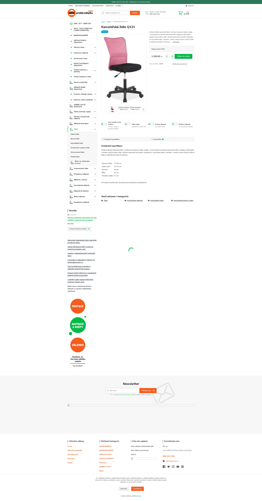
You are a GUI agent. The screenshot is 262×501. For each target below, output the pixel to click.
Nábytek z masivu (80, 180)
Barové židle (75, 139)
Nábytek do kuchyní (81, 124)
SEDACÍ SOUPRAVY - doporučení (81, 64)
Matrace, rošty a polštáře (83, 100)
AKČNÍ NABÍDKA (105, 446)
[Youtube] (179, 467)
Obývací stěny (79, 47)
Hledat (135, 13)
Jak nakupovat (73, 455)
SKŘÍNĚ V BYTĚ (105, 467)
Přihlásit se (146, 391)
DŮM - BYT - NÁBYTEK (82, 24)
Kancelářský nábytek (81, 185)
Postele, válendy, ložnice (83, 94)
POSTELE (102, 463)
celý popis (176, 42)
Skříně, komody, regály (82, 112)
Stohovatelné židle (77, 152)
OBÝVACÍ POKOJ (105, 455)
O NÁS (70, 6)
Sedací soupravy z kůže (82, 77)
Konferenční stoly (80, 59)
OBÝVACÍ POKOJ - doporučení (80, 41)
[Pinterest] (182, 467)
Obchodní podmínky (75, 450)
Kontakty (71, 459)
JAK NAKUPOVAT (98, 6)
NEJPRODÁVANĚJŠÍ (81, 35)
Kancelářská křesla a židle (183, 201)
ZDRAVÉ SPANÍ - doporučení (80, 88)
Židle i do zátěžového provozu (82, 162)
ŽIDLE (101, 471)
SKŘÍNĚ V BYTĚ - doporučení (80, 106)
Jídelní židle (75, 134)
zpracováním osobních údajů (127, 394)
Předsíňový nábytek (81, 174)
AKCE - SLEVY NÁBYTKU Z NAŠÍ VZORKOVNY (83, 29)
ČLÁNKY (118, 6)
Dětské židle (75, 157)
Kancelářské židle (77, 143)
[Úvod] (83, 13)
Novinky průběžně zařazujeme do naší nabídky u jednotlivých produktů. (82, 219)
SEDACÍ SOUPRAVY (106, 459)
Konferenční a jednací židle (80, 148)
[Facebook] (165, 467)
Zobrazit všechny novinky (78, 229)
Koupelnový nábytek (81, 202)
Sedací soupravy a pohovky (80, 71)
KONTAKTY (109, 6)
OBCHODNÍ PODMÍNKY (82, 6)
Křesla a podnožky (80, 82)
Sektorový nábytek (81, 53)
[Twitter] (169, 467)
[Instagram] (174, 467)
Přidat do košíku (183, 56)
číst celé (70, 223)
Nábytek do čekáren (81, 191)
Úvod (103, 22)
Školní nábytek (79, 197)
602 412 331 (155, 14)
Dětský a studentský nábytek (81, 118)
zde (140, 496)
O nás (70, 446)
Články (70, 463)
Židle (76, 129)
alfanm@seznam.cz (172, 461)
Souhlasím (137, 489)
